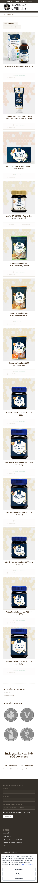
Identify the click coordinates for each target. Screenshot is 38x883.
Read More (12, 224)
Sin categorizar (9, 695)
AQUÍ (10, 769)
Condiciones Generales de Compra (12, 843)
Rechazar (19, 874)
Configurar (19, 878)
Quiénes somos (10, 1)
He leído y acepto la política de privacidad (17, 812)
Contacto (17, 1)
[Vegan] (27, 715)
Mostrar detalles (11, 77)
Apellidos (6, 796)
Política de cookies (27, 864)
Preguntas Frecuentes (9, 849)
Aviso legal (6, 833)
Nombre (5, 788)
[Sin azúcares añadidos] (11, 715)
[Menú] (32, 7)
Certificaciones (7, 836)
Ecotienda (7, 692)
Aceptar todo (19, 869)
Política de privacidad (8, 846)
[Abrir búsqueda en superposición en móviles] (19, 15)
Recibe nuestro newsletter (26, 1)
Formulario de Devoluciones (10, 852)
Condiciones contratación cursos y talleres (14, 840)
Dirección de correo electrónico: (12, 804)
